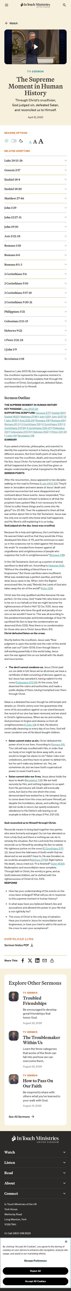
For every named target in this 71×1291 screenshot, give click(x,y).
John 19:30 (12, 420)
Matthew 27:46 (29, 416)
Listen (9, 1162)
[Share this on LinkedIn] (37, 960)
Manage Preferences (35, 1260)
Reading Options (15, 132)
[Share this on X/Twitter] (30, 960)
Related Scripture (17, 151)
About (9, 1183)
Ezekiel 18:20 (11, 416)
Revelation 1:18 (26, 435)
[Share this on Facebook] (23, 960)
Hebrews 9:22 (40, 431)
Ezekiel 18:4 (58, 412)
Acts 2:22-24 (26, 420)
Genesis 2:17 (43, 412)
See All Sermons (19, 1116)
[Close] (66, 1242)
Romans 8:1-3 (11, 424)
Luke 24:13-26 (30, 408)
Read (8, 1173)
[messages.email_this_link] (44, 960)
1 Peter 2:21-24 (58, 431)
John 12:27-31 (59, 416)
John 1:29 (44, 416)
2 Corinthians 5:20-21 (39, 428)
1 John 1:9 (11, 435)
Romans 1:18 (43, 420)
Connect (11, 1193)
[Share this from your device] (52, 960)
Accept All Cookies (35, 1281)
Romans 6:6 (58, 420)
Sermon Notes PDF (16, 945)
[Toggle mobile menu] (6, 5)
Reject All (35, 1271)
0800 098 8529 (22, 1233)
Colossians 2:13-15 (21, 431)
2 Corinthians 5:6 (30, 424)
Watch (13, 23)
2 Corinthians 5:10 (52, 424)
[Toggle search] (64, 5)
